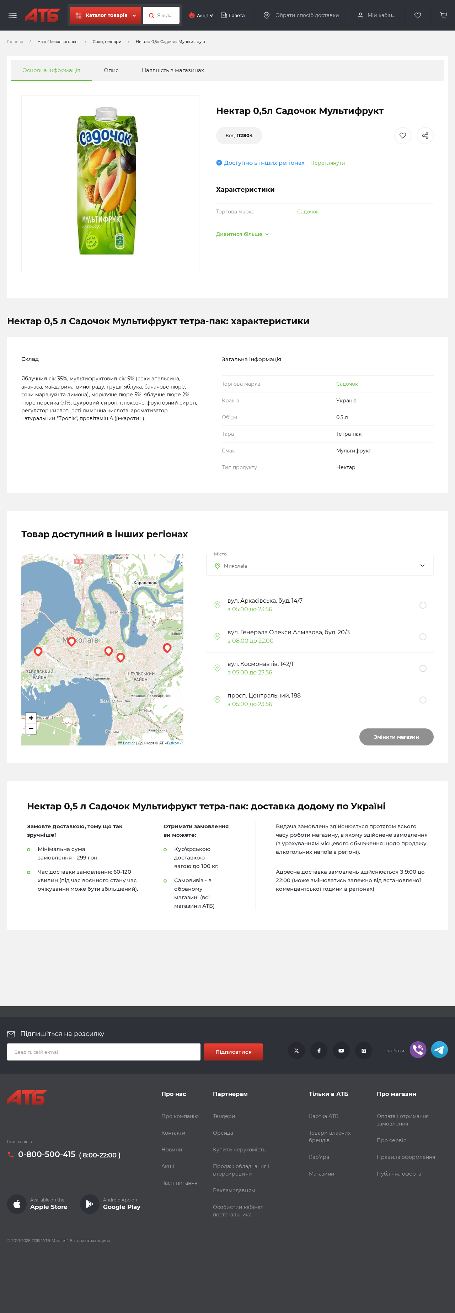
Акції (167, 1166)
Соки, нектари (107, 41)
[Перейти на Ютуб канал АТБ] (341, 1050)
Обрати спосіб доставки (307, 15)
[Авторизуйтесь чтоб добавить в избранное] (402, 135)
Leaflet (128, 742)
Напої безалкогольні (58, 41)
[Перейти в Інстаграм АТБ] (363, 1050)
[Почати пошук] (149, 15)
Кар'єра (319, 1157)
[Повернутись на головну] (42, 15)
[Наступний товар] (393, 632)
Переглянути (327, 163)
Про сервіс (391, 1140)
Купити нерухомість (239, 1149)
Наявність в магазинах (173, 70)
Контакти (173, 1133)
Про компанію (180, 1116)
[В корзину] (444, 15)
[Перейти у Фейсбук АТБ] (318, 1050)
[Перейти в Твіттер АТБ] (296, 1050)
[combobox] (320, 564)
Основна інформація (51, 70)
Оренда (223, 1133)
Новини (171, 1149)
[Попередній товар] (61, 632)
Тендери (224, 1116)
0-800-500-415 (46, 1155)
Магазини (321, 1174)
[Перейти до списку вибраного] (418, 15)
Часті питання (179, 1183)
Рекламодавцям (234, 1190)
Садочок (308, 211)
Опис (111, 70)
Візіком (173, 742)
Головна (15, 41)
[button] (71, 641)
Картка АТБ (323, 1116)
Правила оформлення (406, 1157)
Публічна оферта (399, 1174)
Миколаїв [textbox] (235, 566)
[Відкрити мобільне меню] (12, 15)
